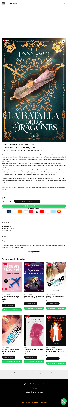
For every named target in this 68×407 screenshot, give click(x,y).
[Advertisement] (34, 25)
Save (5, 40)
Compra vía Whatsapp (13, 310)
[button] (63, 41)
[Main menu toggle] (64, 3)
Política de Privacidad (10, 373)
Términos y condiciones (58, 373)
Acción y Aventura (7, 145)
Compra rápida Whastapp (35, 206)
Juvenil (27, 145)
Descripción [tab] (5, 222)
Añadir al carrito (27, 201)
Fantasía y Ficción (18, 145)
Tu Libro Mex (12, 3)
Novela (32, 145)
